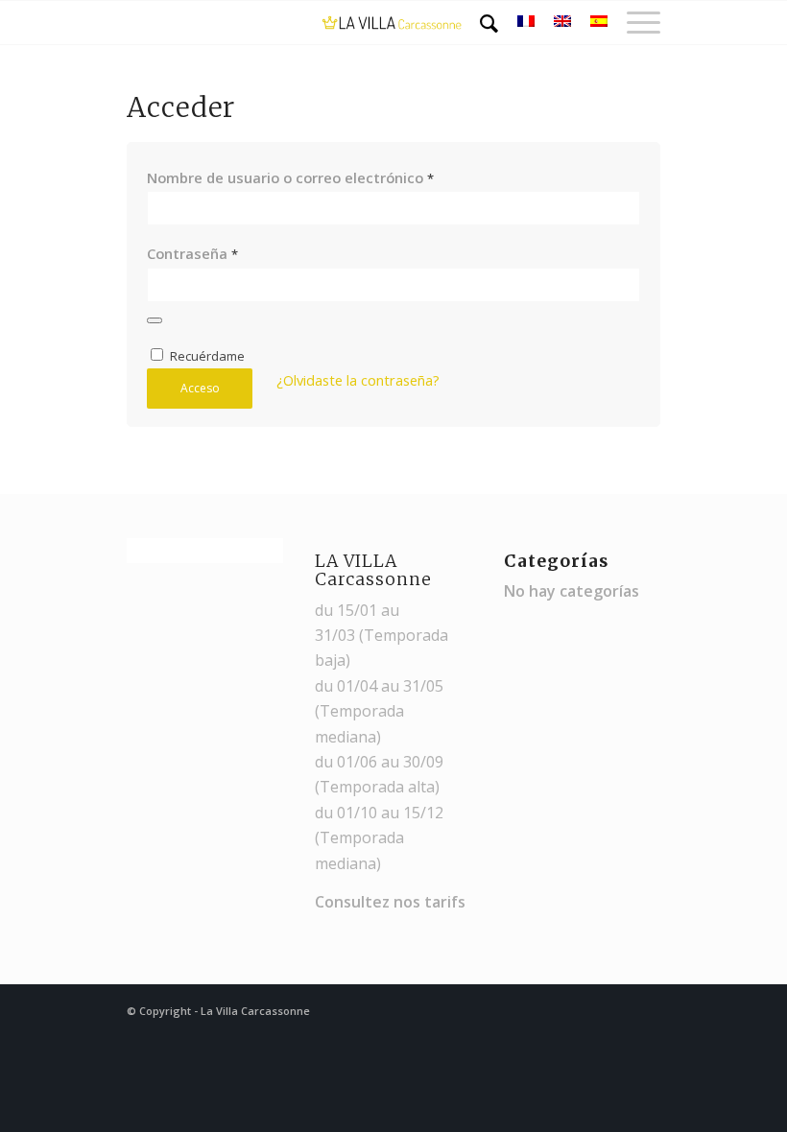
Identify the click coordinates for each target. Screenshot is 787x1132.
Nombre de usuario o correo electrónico (290, 177)
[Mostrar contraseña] (154, 320)
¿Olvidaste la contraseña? (358, 379)
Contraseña (192, 253)
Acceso (200, 388)
